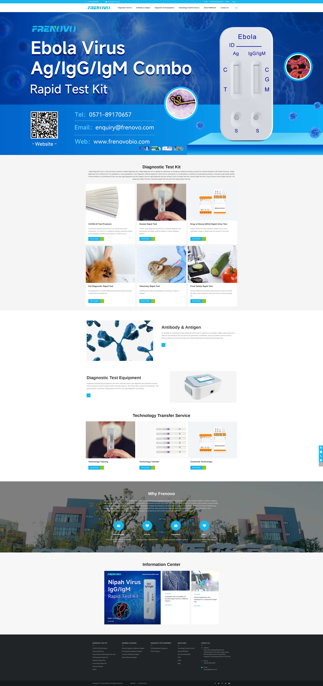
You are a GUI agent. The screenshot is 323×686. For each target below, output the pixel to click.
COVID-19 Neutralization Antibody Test (105, 202)
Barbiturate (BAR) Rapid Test (203, 197)
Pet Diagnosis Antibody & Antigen (102, 338)
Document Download (216, 1)
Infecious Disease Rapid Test (152, 194)
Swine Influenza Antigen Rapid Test (154, 259)
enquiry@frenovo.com (114, 1)
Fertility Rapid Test (149, 205)
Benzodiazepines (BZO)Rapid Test (205, 200)
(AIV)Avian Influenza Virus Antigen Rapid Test (158, 270)
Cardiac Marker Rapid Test (151, 202)
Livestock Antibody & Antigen (101, 341)
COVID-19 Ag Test (98, 194)
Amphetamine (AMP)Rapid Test (204, 194)
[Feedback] (321, 460)
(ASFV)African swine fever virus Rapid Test (157, 268)
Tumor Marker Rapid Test (151, 200)
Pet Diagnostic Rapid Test (100, 657)
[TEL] (321, 456)
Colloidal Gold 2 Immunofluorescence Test (106, 259)
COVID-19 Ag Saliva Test (100, 200)
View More (95, 213)
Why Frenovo (161, 493)
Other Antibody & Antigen (99, 344)
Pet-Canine (95, 262)
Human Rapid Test (98, 651)
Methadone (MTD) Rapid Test (203, 208)
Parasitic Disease (98, 666)
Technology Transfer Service (161, 415)
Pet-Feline (95, 265)
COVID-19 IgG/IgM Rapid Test (102, 208)
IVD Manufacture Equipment (183, 384)
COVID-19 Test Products (100, 648)
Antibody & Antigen (129, 643)
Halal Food (197, 263)
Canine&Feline (96, 268)
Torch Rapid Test (148, 197)
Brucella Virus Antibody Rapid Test (154, 256)
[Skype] (321, 447)
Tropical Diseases (149, 208)
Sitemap (132, 683)
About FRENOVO (183, 651)
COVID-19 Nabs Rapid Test (101, 205)
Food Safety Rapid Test (99, 663)
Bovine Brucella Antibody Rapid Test (155, 265)
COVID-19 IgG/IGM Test (100, 197)
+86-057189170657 (93, 1)
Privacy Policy (142, 683)
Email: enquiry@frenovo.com (210, 668)
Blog (234, 1)
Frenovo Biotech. (105, 683)
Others (94, 669)
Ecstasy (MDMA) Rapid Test (203, 202)
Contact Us (205, 643)
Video (227, 1)
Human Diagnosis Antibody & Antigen (103, 335)
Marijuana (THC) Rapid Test (203, 205)
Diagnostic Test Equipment (161, 643)
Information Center (161, 564)
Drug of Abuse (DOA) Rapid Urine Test (104, 654)
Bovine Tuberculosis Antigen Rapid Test (156, 262)
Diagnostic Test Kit (161, 167)
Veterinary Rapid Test (99, 660)
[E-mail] (321, 452)
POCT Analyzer (179, 387)
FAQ (205, 1)
